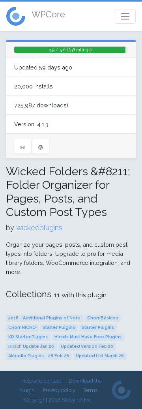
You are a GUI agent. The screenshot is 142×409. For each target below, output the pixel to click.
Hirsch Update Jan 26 (31, 346)
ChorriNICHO (22, 327)
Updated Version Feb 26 (87, 346)
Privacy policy (59, 390)
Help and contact (41, 381)
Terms (90, 390)
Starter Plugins (59, 327)
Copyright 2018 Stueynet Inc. (58, 400)
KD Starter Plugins (28, 337)
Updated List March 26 (100, 355)
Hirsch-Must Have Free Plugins (87, 337)
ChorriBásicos (102, 318)
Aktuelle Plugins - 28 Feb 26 (38, 355)
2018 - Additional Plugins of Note (44, 318)
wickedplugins (39, 227)
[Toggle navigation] (125, 16)
